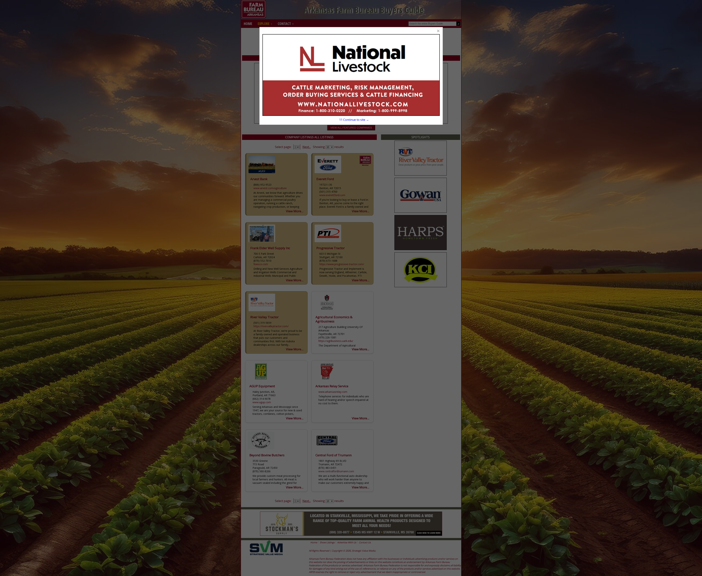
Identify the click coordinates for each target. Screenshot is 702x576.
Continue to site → (354, 120)
